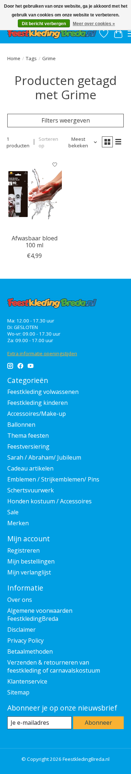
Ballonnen (21, 425)
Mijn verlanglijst (29, 572)
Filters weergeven (65, 120)
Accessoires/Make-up (36, 414)
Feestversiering (28, 446)
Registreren (23, 550)
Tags (31, 58)
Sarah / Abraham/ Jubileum (44, 457)
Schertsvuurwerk (30, 490)
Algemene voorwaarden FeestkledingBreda (39, 615)
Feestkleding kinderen (37, 403)
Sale (13, 512)
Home (13, 58)
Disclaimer (21, 630)
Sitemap (18, 692)
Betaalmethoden (30, 651)
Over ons (19, 600)
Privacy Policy (25, 640)
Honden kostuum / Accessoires (49, 501)
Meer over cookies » (94, 23)
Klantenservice (27, 681)
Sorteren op (48, 142)
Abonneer (98, 723)
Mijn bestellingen (31, 561)
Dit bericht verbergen (44, 23)
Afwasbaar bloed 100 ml (34, 241)
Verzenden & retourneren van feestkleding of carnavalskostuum (53, 666)
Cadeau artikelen (30, 468)
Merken (18, 523)
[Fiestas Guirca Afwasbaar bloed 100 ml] (34, 194)
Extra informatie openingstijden (42, 353)
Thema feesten (28, 435)
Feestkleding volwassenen (43, 392)
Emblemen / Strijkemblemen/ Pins (53, 479)
